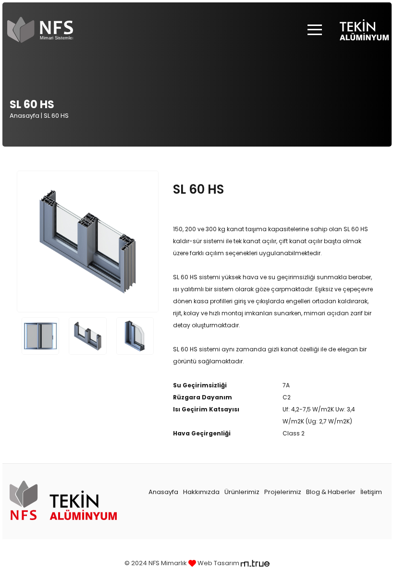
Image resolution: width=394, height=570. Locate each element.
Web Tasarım (218, 563)
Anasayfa (24, 115)
